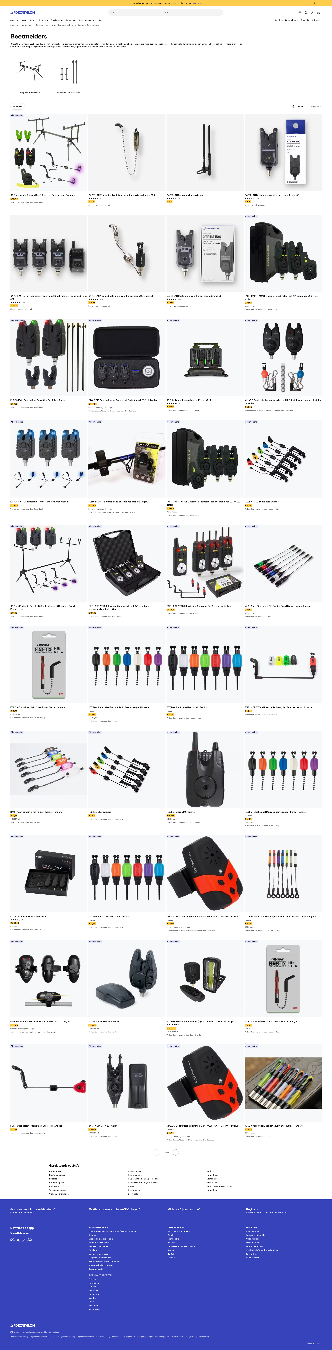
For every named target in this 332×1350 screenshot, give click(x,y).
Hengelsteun (55, 1186)
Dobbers (53, 1179)
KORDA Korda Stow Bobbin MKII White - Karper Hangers (274, 1126)
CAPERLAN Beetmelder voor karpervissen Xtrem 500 (194, 296)
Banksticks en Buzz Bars (68, 92)
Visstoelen (212, 1182)
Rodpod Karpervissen (30, 92)
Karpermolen (55, 1171)
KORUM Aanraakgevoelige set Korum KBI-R (189, 400)
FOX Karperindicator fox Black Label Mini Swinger (36, 1126)
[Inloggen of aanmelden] (312, 12)
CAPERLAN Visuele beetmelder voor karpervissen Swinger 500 (121, 296)
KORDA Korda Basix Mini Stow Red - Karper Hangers (272, 1021)
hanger (29, 46)
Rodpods (211, 1171)
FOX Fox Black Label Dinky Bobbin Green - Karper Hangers (118, 707)
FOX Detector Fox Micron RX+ (103, 1021)
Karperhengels (135, 1175)
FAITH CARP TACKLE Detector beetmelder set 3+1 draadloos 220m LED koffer (204, 503)
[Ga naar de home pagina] (22, 12)
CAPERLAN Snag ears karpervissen (185, 195)
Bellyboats (133, 1194)
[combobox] (316, 106)
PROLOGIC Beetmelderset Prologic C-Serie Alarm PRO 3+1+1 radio (122, 400)
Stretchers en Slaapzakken (219, 1186)
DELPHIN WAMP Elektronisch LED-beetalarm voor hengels (40, 1021)
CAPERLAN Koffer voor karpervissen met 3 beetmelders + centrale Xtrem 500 (48, 297)
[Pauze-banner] (315, 3)
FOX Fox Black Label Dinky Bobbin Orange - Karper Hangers (276, 812)
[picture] (48, 152)
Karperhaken (213, 1175)
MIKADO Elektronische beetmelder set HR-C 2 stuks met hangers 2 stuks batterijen (283, 402)
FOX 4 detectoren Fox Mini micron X (29, 916)
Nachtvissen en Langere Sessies (143, 1182)
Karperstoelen (134, 1171)
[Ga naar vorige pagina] (156, 1152)
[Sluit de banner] (319, 3)
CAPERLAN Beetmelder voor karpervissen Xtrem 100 (272, 195)
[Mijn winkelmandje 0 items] (318, 12)
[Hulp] (306, 12)
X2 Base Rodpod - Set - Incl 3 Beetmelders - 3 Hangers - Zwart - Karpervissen (43, 607)
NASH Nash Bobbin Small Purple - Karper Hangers (36, 812)
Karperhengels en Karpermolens (143, 1179)
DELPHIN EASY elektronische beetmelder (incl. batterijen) (118, 501)
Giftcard (316, 20)
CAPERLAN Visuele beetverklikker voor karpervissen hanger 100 (121, 195)
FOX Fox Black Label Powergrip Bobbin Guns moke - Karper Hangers (280, 916)
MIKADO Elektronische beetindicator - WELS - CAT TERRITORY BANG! (202, 916)
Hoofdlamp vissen (57, 1175)
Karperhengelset (57, 1182)
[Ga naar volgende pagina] (176, 1152)
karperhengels (81, 44)
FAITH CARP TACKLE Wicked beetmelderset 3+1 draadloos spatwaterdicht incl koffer (119, 607)
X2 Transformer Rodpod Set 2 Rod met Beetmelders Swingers (42, 195)
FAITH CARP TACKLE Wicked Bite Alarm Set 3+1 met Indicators (199, 606)
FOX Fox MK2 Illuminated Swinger (262, 501)
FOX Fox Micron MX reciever (181, 812)
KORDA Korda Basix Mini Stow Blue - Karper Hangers (37, 707)
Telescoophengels (57, 1190)
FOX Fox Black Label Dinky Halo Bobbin (187, 707)
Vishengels (212, 1179)
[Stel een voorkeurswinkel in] (300, 12)
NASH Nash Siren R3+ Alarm (102, 1126)
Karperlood (212, 1190)
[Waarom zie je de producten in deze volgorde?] (293, 106)
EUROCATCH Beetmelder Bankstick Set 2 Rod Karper (37, 400)
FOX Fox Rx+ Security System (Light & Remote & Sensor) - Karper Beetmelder (201, 1023)
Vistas (131, 1186)
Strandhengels (135, 1190)
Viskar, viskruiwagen (59, 1194)
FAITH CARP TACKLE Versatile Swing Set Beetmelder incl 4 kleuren (279, 707)
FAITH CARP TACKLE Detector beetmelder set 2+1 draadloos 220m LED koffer (282, 297)
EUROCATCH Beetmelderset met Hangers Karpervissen (39, 501)
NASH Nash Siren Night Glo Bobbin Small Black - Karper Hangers (278, 606)
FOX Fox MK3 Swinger (99, 812)
